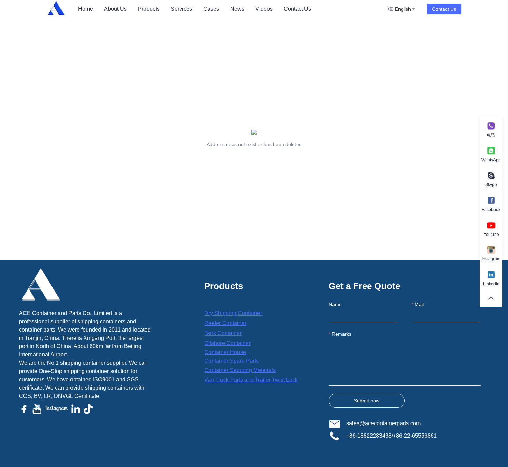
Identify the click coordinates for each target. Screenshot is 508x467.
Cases (211, 9)
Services (181, 9)
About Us (115, 9)
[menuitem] (85, 9)
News (237, 9)
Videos (264, 9)
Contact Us (297, 9)
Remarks (341, 334)
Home (85, 9)
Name (335, 304)
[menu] (230, 9)
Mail (419, 304)
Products (149, 9)
